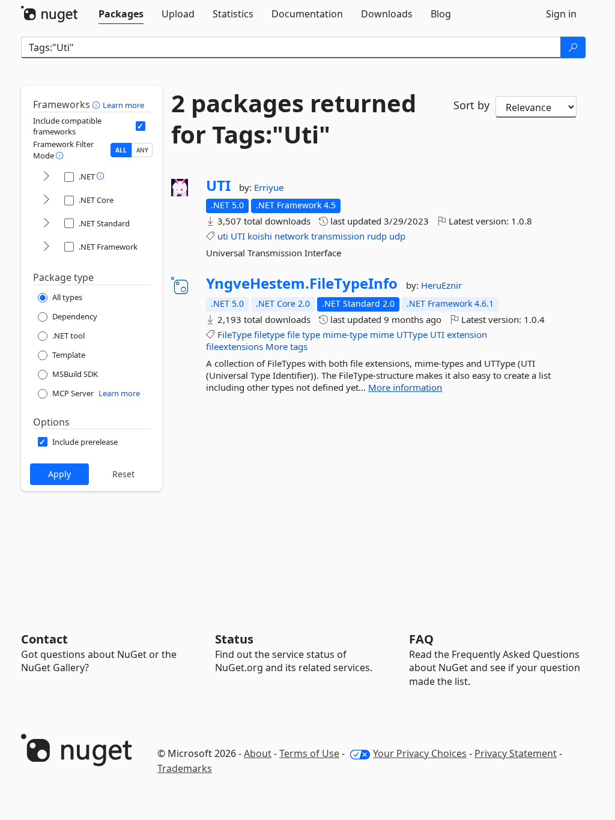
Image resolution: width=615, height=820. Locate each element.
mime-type (345, 334)
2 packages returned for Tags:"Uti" (293, 119)
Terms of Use (309, 753)
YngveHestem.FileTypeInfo (302, 283)
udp (397, 236)
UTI (218, 185)
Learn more (123, 105)
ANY (142, 150)
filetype (269, 334)
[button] (97, 104)
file (293, 334)
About (257, 753)
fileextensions (234, 346)
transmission (338, 236)
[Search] (573, 47)
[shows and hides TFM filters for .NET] (46, 176)
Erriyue (268, 187)
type (311, 334)
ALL (121, 150)
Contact (44, 639)
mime (382, 334)
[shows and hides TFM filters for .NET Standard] (46, 223)
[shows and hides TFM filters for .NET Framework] (46, 247)
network (291, 236)
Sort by (471, 105)
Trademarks (184, 768)
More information (405, 387)
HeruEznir (441, 285)
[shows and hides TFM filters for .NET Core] (46, 200)
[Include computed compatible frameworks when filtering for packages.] (140, 126)
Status (234, 639)
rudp (377, 236)
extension (467, 334)
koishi (259, 236)
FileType (234, 334)
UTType (412, 334)
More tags (286, 346)
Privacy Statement (515, 753)
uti (222, 236)
